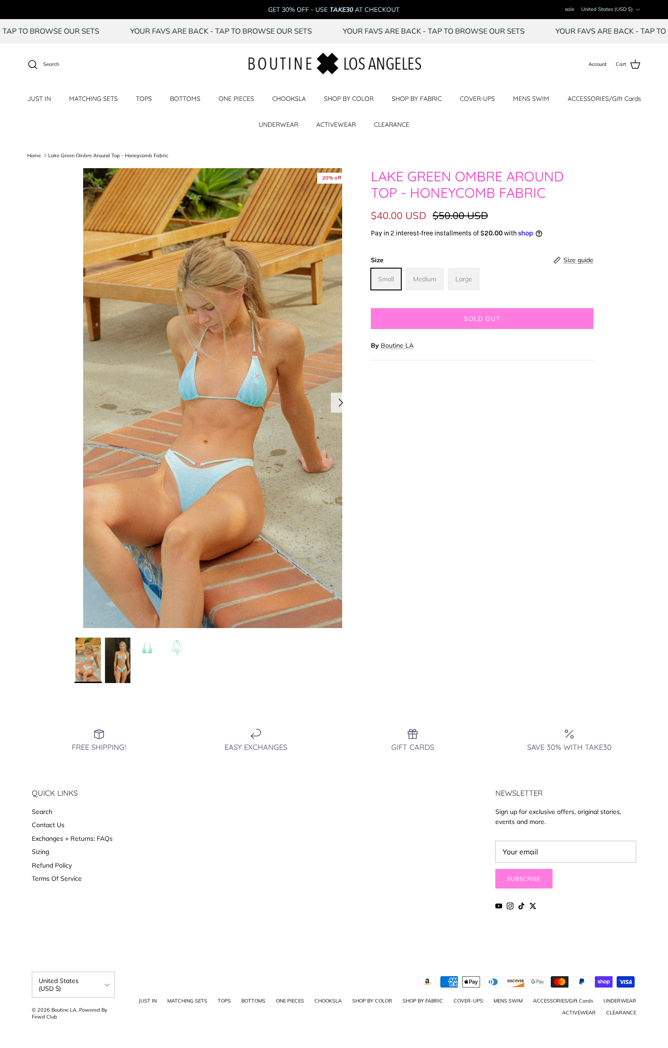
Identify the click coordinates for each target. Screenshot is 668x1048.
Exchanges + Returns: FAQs (72, 838)
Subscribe (524, 878)
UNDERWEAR (278, 124)
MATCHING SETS (93, 99)
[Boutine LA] (334, 64)
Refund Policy (52, 865)
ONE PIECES (236, 99)
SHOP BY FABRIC (417, 99)
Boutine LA (397, 345)
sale (569, 9)
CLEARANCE (391, 124)
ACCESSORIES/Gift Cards (604, 99)
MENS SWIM (531, 99)
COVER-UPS (477, 99)
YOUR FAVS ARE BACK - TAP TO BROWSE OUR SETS (250, 30)
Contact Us (48, 825)
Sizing (40, 852)
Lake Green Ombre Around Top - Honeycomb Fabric (108, 155)
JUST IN (39, 99)
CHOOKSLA (289, 99)
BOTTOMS (185, 99)
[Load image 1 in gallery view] (213, 398)
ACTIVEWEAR (336, 124)
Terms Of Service (57, 878)
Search (42, 812)
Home (34, 155)
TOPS (144, 99)
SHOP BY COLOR (349, 99)
